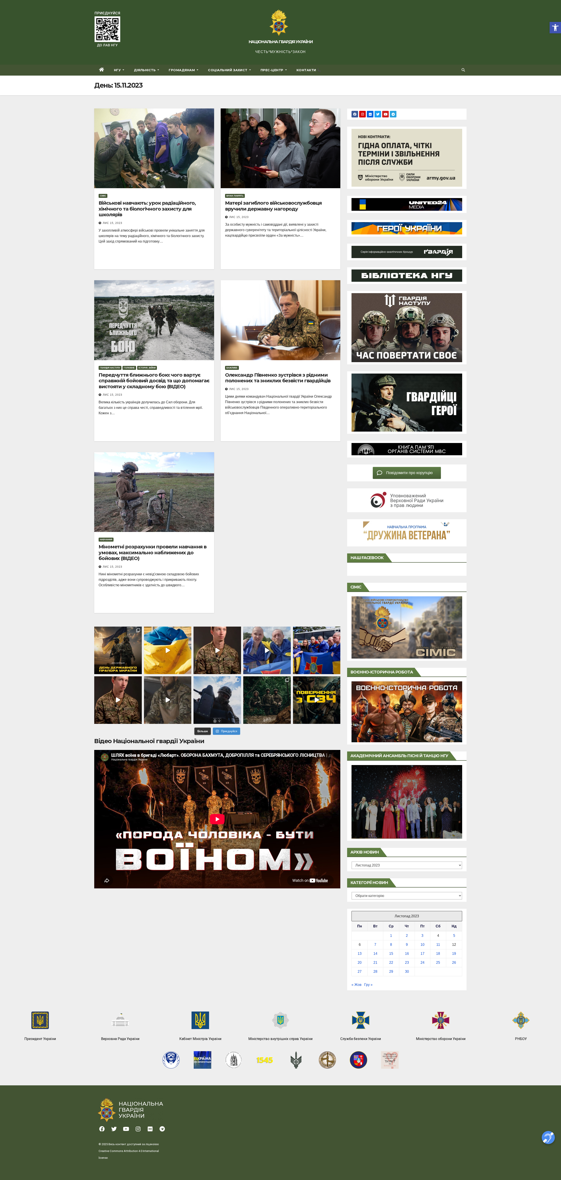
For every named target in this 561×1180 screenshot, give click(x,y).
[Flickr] (370, 114)
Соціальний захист (228, 70)
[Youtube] (385, 114)
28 (375, 971)
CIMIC (103, 196)
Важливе (232, 368)
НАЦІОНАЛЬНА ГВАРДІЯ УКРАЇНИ (280, 41)
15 (391, 953)
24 (422, 962)
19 (454, 953)
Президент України (40, 1039)
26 (454, 962)
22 (391, 962)
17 (422, 953)
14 (375, 953)
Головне (129, 368)
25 (438, 962)
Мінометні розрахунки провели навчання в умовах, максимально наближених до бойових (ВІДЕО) (152, 552)
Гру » (368, 985)
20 (360, 962)
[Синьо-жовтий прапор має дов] (118, 650)
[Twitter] (378, 114)
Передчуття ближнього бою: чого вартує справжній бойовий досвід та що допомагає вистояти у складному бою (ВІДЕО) (154, 381)
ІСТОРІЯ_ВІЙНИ (147, 368)
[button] (555, 27)
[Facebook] (355, 114)
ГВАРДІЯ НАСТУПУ (110, 368)
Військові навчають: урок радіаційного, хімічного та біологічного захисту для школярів (147, 209)
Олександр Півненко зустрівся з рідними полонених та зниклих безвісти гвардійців (277, 378)
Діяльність (145, 70)
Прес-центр (272, 70)
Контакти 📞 (308, 70)
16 (407, 953)
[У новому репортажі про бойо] (168, 700)
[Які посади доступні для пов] (317, 700)
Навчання (106, 539)
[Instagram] (362, 114)
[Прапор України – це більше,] (168, 650)
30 (407, 971)
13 (360, 953)
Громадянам (182, 70)
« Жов (357, 985)
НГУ (118, 70)
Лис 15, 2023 (112, 223)
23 (407, 962)
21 (375, 962)
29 (391, 971)
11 (438, 944)
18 (438, 953)
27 (360, 971)
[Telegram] (393, 114)
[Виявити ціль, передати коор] (267, 700)
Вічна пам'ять (234, 196)
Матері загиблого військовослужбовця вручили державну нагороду (273, 206)
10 (422, 944)
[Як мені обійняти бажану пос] (118, 700)
